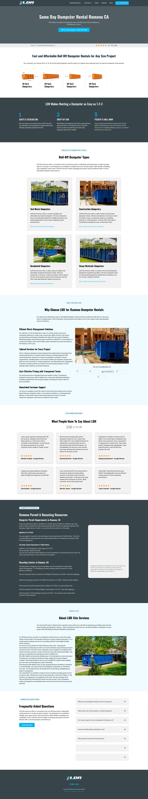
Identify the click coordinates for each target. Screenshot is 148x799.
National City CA (110, 566)
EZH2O (77, 589)
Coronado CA (108, 567)
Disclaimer (74, 791)
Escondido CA (111, 569)
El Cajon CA (111, 571)
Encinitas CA (102, 569)
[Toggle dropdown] (81, 3)
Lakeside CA (118, 569)
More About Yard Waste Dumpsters (42, 226)
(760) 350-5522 (123, 3)
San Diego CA (100, 567)
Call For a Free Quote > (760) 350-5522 (74, 30)
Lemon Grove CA (120, 566)
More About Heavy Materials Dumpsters (92, 281)
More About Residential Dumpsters (42, 283)
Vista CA (92, 567)
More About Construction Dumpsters (91, 226)
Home (32, 45)
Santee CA (93, 571)
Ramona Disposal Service (27, 576)
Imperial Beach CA (102, 571)
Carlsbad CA (93, 566)
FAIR (37, 595)
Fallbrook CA (101, 566)
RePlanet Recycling (25, 582)
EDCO (75, 586)
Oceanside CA (94, 569)
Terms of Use (81, 791)
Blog (111, 3)
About (97, 3)
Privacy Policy (68, 791)
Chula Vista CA (116, 567)
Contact (104, 3)
